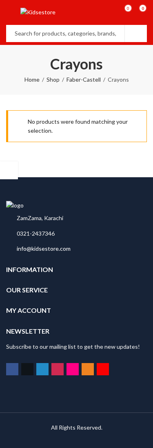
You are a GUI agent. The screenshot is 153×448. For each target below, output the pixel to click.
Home (32, 79)
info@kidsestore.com (44, 248)
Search (136, 33)
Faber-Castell (84, 79)
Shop (53, 79)
